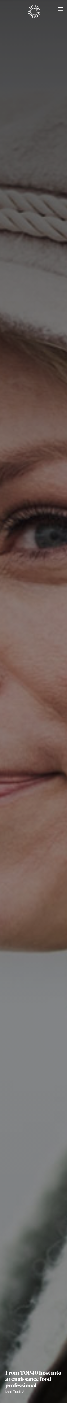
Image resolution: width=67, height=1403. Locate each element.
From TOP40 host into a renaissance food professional (33, 1379)
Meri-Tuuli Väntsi (18, 1392)
